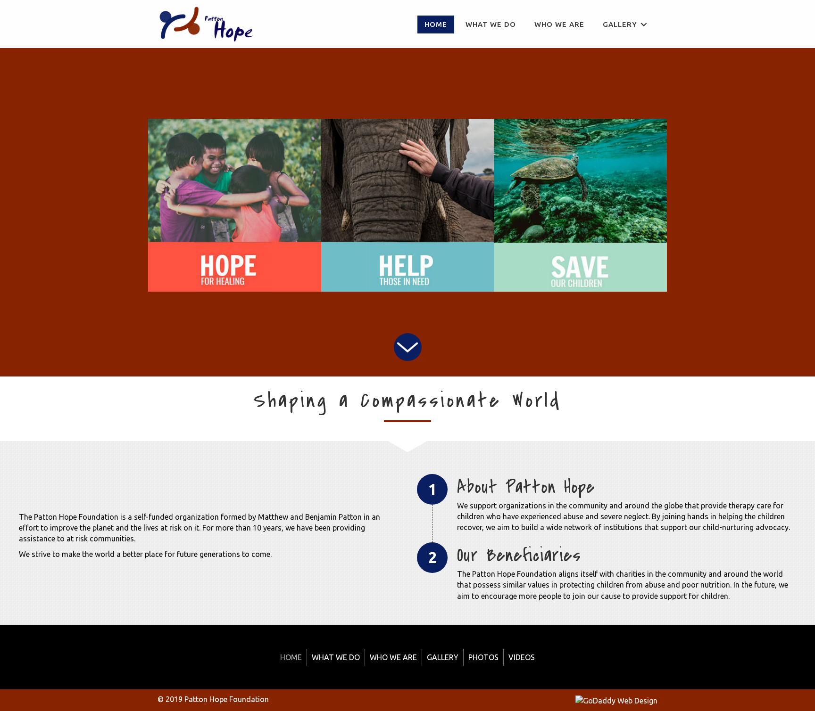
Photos (483, 657)
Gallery (442, 657)
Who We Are (393, 657)
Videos (521, 657)
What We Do (336, 657)
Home (291, 657)
